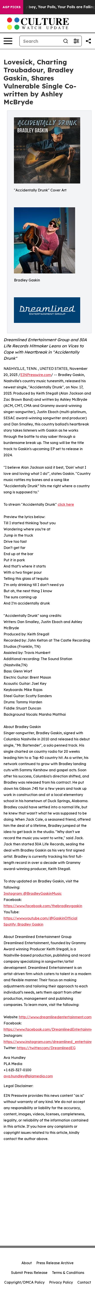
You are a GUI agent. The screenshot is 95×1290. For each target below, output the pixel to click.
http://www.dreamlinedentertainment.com (55, 1017)
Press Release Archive (55, 1263)
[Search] (65, 41)
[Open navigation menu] (8, 41)
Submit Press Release (29, 1272)
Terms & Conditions (68, 1272)
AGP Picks (12, 7)
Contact (84, 1282)
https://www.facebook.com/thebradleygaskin (43, 906)
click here (66, 504)
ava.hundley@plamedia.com (28, 1076)
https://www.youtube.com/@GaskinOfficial (40, 918)
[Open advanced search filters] (76, 41)
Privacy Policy (61, 1282)
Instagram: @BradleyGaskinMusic (33, 893)
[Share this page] (88, 41)
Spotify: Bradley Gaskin (23, 924)
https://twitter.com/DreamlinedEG (46, 1048)
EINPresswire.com (35, 375)
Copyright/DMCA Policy (24, 1282)
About (26, 1263)
